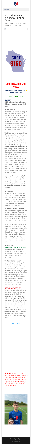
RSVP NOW (16, 323)
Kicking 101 (10, 25)
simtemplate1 (10, 23)
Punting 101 (17, 25)
